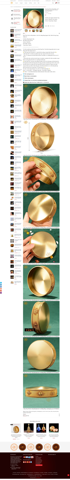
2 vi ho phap (41, 472)
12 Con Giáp (18, 472)
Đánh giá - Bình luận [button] (26, 415)
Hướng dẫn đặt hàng (38, 462)
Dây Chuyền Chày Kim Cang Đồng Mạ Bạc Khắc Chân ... (18, 213)
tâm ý (52, 411)
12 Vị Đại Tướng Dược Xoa (24, 472)
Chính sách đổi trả (38, 458)
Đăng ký (58, 0)
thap (54, 411)
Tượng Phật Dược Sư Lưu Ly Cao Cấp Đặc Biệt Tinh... (18, 70)
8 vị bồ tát (52, 474)
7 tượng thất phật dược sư (37, 474)
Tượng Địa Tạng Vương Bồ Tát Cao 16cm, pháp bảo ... (18, 142)
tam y (50, 411)
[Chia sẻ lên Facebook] (48, 26)
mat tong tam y (34, 411)
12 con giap (14, 472)
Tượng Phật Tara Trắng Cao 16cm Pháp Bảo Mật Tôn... (18, 202)
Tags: (24, 411)
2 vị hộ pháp (45, 472)
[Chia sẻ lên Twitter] (50, 26)
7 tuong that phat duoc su (30, 474)
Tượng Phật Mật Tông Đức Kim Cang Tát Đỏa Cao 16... (18, 157)
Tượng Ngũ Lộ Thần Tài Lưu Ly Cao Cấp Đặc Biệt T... (18, 50)
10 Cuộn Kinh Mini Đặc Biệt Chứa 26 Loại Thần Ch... (18, 230)
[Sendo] (1, 291)
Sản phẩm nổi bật (13, 27)
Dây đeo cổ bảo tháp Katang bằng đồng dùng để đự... (18, 60)
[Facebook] (1, 287)
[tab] (41, 33)
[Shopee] (1, 289)
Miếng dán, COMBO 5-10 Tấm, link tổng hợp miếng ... (18, 173)
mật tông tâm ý (39, 411)
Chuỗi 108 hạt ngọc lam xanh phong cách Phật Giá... (18, 136)
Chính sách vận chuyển (39, 460)
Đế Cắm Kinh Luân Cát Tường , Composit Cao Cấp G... (18, 282)
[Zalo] (1, 285)
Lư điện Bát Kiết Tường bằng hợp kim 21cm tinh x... (18, 266)
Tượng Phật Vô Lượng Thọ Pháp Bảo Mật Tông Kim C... (18, 163)
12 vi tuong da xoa (30, 472)
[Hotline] (1, 283)
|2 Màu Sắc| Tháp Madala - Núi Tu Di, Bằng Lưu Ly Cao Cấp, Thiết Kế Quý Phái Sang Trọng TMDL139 (41, 435)
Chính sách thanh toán (39, 461)
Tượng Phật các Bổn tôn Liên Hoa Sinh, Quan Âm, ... (18, 80)
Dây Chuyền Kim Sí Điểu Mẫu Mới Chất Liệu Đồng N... (18, 111)
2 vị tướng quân (55, 472)
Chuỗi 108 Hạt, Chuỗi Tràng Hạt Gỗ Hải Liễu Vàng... (18, 116)
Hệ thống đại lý (48, 0)
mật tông (30, 411)
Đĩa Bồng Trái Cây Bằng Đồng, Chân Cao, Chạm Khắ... (18, 250)
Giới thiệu (37, 456)
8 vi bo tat (48, 474)
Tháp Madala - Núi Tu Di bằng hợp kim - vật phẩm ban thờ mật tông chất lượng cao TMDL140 (28, 435)
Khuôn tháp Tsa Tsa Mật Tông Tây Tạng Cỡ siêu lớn (18, 235)
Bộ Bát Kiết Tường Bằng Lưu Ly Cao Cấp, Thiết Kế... (18, 219)
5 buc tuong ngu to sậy (23, 474)
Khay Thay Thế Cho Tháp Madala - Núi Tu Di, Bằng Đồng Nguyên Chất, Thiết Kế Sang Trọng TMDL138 (54, 435)
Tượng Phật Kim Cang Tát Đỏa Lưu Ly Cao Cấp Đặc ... (18, 85)
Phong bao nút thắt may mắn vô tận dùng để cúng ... (18, 256)
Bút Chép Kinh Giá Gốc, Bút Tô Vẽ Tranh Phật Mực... (18, 147)
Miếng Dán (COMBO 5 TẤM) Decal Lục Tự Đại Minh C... (18, 168)
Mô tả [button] (24, 33)
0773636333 (17, 22)
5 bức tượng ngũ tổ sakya (15, 474)
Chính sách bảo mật (38, 457)
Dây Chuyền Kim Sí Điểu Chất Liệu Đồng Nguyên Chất (18, 122)
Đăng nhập (54, 0)
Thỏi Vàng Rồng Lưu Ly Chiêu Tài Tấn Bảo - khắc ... (18, 188)
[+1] (54, 26)
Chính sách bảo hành (38, 459)
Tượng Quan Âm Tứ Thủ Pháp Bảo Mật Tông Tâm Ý (18, 105)
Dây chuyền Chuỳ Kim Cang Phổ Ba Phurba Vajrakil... (18, 35)
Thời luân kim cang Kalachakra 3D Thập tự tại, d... (18, 40)
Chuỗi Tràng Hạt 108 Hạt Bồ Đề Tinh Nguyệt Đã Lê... (18, 224)
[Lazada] (1, 293)
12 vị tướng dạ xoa (36, 472)
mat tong (26, 411)
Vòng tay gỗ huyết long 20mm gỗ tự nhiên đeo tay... (18, 208)
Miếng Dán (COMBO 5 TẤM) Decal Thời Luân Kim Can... (18, 96)
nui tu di (44, 411)
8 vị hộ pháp (55, 474)
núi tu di (47, 411)
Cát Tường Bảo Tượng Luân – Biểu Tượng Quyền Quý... (18, 277)
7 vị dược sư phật (44, 474)
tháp (56, 411)
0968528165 (15, 23)
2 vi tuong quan (50, 472)
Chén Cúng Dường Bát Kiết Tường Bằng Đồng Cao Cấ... (18, 271)
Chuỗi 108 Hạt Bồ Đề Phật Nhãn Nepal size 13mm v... (18, 245)
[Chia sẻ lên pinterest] (52, 26)
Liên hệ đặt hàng (38, 463)
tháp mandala (28, 412)
